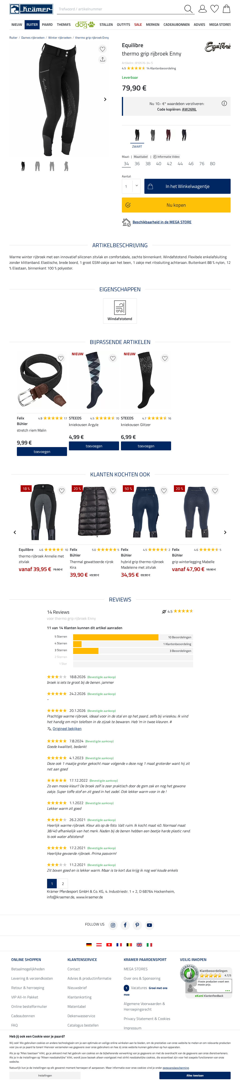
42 (169, 163)
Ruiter (13, 37)
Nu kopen (176, 205)
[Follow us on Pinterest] (137, 925)
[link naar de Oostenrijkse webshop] (100, 944)
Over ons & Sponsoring (142, 978)
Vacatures (145, 991)
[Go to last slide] (15, 532)
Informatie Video (169, 156)
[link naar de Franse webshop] (120, 944)
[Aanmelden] (203, 8)
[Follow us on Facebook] (125, 925)
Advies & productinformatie (89, 978)
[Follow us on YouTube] (149, 925)
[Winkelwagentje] (226, 8)
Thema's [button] (64, 24)
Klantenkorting (79, 997)
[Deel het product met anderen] (102, 59)
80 (212, 163)
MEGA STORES (220, 24)
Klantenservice (82, 959)
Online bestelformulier (29, 1006)
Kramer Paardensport (145, 959)
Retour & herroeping (27, 987)
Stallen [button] (106, 24)
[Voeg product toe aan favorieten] (102, 49)
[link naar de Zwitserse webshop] (110, 944)
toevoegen (42, 451)
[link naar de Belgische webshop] (130, 944)
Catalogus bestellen (83, 1025)
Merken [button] (152, 24)
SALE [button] (138, 24)
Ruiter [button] (32, 24)
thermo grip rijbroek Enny (92, 37)
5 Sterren (61, 636)
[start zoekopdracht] (189, 9)
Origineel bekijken (67, 728)
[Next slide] (105, 99)
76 (201, 163)
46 (191, 163)
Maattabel (140, 156)
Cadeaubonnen (23, 1016)
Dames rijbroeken (33, 37)
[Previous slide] (13, 99)
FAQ (14, 1025)
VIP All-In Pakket (24, 997)
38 (147, 163)
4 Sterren (61, 643)
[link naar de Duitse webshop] (90, 944)
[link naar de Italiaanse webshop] (150, 944)
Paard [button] (47, 24)
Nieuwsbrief (77, 987)
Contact (74, 969)
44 (180, 163)
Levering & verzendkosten (32, 978)
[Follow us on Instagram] (113, 925)
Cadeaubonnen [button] (177, 24)
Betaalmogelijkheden (28, 969)
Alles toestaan (195, 1075)
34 (126, 163)
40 (158, 163)
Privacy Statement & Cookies (147, 1018)
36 (137, 163)
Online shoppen (26, 959)
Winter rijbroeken (59, 37)
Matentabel (77, 1006)
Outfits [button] (123, 24)
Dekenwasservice (81, 1016)
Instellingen (45, 1075)
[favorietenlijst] (214, 8)
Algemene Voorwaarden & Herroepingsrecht (144, 1006)
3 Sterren (61, 650)
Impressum (132, 1028)
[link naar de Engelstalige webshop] (140, 944)
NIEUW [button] (16, 24)
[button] (85, 24)
